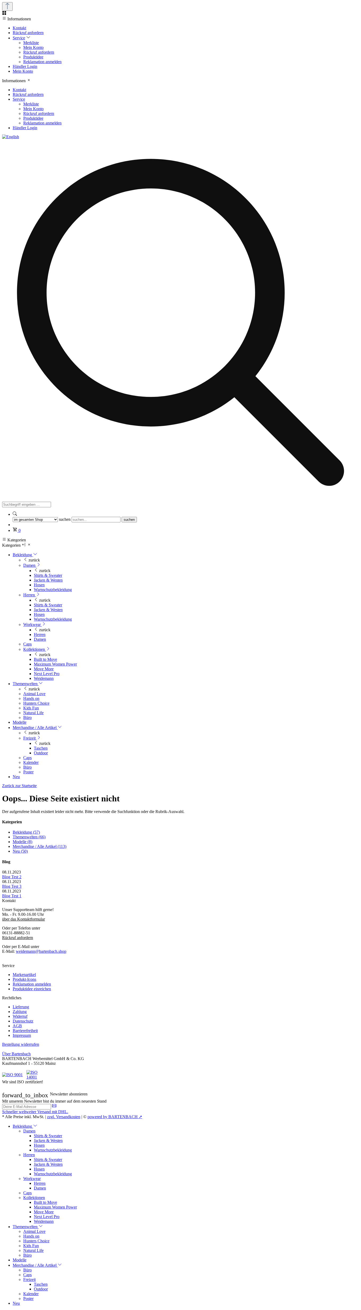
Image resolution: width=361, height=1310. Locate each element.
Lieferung (21, 1007)
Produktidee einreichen (32, 989)
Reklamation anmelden (32, 984)
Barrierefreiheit (25, 1030)
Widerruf (20, 1016)
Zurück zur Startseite (19, 785)
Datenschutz (23, 1021)
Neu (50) (20, 851)
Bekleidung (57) (26, 832)
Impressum (22, 1035)
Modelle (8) (22, 841)
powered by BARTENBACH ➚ (114, 1116)
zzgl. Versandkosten (63, 1116)
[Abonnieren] (54, 1106)
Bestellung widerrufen (20, 1044)
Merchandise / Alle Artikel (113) (39, 846)
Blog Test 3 (11, 886)
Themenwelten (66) (29, 837)
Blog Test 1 (11, 896)
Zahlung (20, 1011)
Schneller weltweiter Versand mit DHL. (35, 1111)
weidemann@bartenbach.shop (41, 951)
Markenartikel (24, 974)
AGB (17, 1026)
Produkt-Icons (24, 979)
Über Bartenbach (16, 1054)
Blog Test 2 (11, 877)
